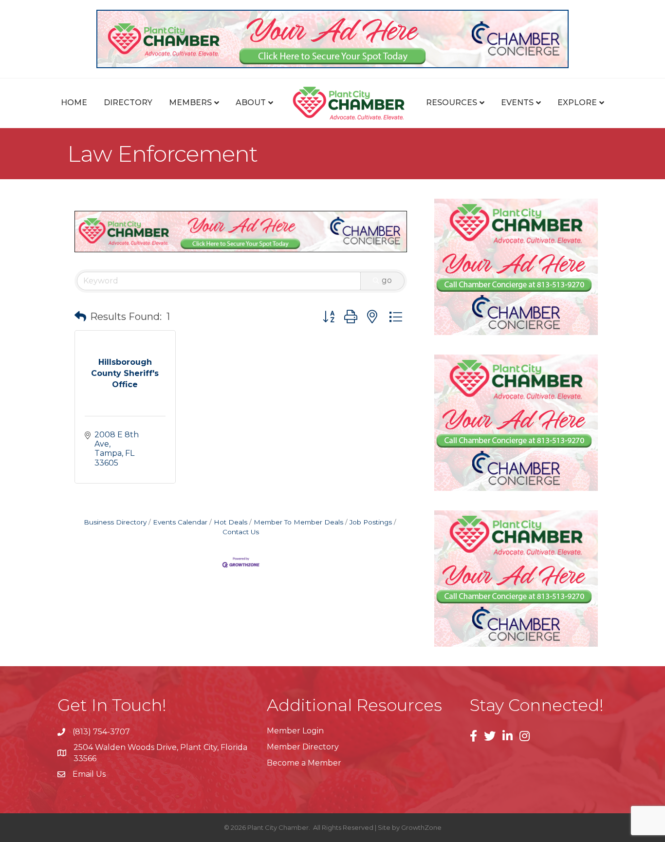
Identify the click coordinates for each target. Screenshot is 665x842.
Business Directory (115, 522)
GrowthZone (421, 827)
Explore (577, 102)
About (251, 102)
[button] (80, 316)
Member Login (295, 730)
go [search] (387, 280)
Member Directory (303, 746)
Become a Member (304, 762)
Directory (128, 102)
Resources (451, 102)
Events (517, 102)
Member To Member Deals (298, 522)
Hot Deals (230, 522)
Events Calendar (180, 522)
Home (74, 102)
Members (190, 102)
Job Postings (371, 522)
